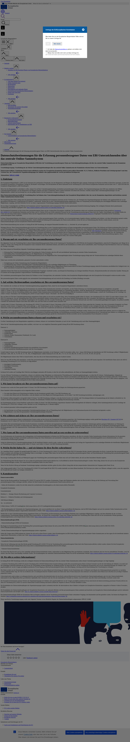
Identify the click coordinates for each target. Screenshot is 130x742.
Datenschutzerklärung (61, 49)
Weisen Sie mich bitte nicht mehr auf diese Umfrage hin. (63, 53)
